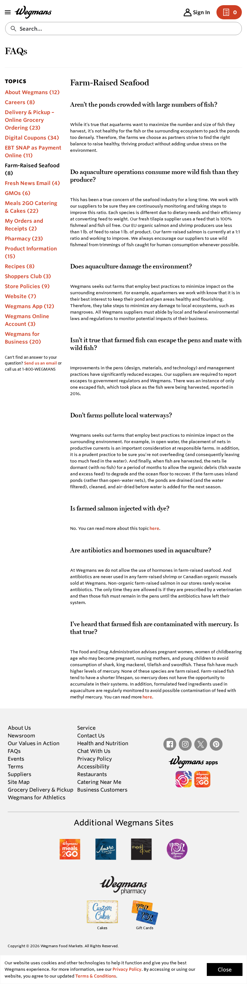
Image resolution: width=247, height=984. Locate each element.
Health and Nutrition (102, 743)
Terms (15, 766)
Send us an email (40, 363)
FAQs (14, 751)
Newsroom (21, 735)
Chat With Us (93, 751)
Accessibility (93, 766)
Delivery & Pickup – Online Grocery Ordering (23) (29, 120)
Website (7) (20, 296)
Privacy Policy (94, 758)
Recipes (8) (20, 266)
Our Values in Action (33, 743)
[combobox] (123, 28)
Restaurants (92, 774)
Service (86, 728)
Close (225, 969)
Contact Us (91, 735)
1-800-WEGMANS (39, 369)
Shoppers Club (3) (28, 276)
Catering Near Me (99, 782)
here (154, 528)
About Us (19, 728)
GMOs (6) (18, 193)
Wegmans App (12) (29, 306)
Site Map (19, 782)
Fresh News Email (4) (32, 183)
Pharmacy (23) (24, 238)
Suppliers (19, 774)
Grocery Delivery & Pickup (40, 789)
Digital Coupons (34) (32, 137)
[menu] (7, 12)
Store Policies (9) (27, 286)
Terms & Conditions (95, 976)
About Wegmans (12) (32, 92)
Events (16, 758)
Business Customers (102, 789)
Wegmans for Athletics (36, 797)
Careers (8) (20, 102)
